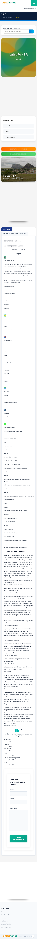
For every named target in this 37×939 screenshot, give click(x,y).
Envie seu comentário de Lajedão (14, 233)
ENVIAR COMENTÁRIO (18, 838)
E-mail (12, 798)
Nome (12, 790)
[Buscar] (31, 31)
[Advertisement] (18, 97)
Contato (3, 918)
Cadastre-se (4, 921)
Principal (6, 229)
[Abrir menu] (34, 3)
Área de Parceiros (6, 924)
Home (3, 912)
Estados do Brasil (6, 915)
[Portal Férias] (8, 3)
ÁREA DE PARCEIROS (30, 8)
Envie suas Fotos (6, 927)
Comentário (13, 808)
